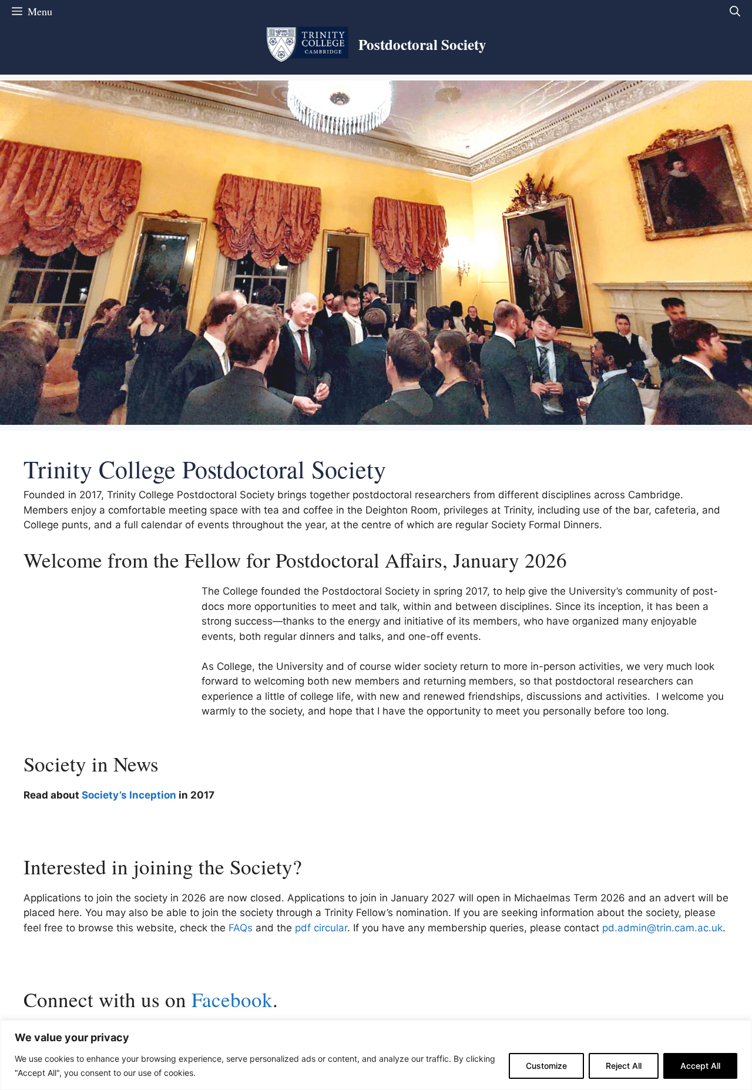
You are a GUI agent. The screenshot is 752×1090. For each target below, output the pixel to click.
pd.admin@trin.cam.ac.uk (662, 928)
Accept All (700, 1066)
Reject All (624, 1066)
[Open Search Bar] (735, 11)
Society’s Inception (129, 795)
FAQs (241, 928)
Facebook (232, 999)
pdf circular (321, 928)
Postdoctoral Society (422, 44)
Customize (546, 1066)
